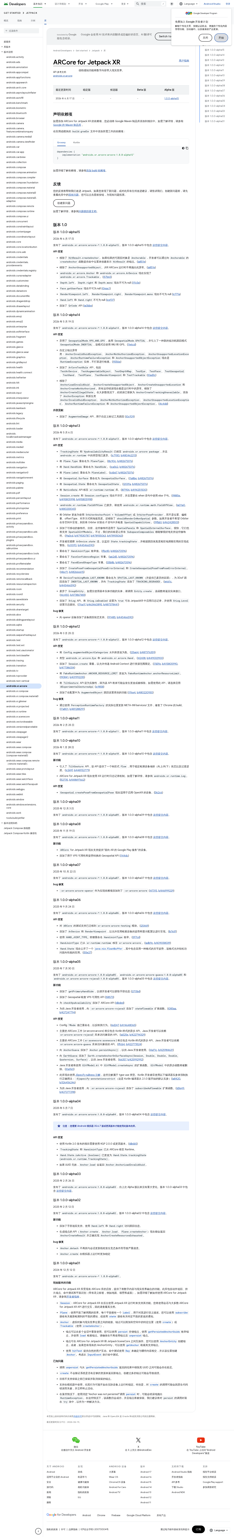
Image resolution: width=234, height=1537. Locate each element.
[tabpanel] (121, 154)
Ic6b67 (113, 472)
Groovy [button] (61, 142)
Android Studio (212, 3)
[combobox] (150, 4)
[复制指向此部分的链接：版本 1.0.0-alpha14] (83, 315)
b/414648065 (127, 1025)
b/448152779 (81, 770)
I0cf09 (130, 416)
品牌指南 (73, 1529)
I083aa (172, 1008)
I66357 (122, 1059)
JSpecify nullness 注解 (87, 1075)
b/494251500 (138, 490)
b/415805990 (169, 663)
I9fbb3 (158, 522)
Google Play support (213, 1482)
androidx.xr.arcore (62, 75)
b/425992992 (135, 1059)
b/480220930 (145, 692)
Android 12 (145, 1497)
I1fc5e (136, 282)
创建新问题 (64, 203)
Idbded (120, 1003)
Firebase (116, 1515)
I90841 (64, 677)
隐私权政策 (83, 1492)
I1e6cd (131, 344)
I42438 (141, 658)
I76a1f (81, 604)
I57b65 (107, 277)
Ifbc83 (105, 551)
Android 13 (145, 1492)
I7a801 (64, 709)
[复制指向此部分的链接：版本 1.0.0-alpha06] (84, 900)
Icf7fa (176, 294)
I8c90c (112, 461)
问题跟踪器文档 (87, 211)
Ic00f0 (72, 545)
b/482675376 (124, 461)
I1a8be (133, 478)
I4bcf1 (64, 572)
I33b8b (110, 562)
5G (79, 1497)
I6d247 (115, 1025)
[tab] (61, 142)
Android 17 (145, 1471)
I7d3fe (157, 663)
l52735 (64, 779)
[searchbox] (21, 30)
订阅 (198, 1529)
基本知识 (37, 3)
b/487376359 (147, 652)
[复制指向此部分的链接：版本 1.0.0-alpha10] (83, 741)
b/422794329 (137, 1034)
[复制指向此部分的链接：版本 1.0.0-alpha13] (83, 426)
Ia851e (141, 261)
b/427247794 (67, 1012)
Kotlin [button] (76, 142)
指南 (19, 20)
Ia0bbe (88, 305)
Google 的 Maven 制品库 (67, 125)
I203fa (127, 484)
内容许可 (78, 1416)
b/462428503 (170, 522)
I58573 (109, 997)
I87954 (126, 490)
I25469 (144, 925)
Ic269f (69, 770)
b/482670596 (118, 551)
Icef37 (110, 300)
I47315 (153, 890)
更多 (123, 3)
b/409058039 (162, 943)
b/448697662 (76, 779)
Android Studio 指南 (182, 1471)
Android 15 (145, 1482)
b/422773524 (133, 1044)
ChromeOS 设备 (117, 1482)
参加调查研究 (209, 1487)
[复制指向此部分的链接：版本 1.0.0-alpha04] (84, 1101)
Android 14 (146, 1487)
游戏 (80, 1471)
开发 (80, 3)
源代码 (50, 1487)
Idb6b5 (133, 1143)
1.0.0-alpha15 (171, 98)
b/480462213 (128, 455)
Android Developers (62, 50)
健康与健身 (83, 1482)
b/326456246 (67, 1082)
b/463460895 (94, 604)
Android (51, 1471)
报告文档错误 (209, 1477)
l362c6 (158, 792)
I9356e (117, 361)
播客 (49, 1502)
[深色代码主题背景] (183, 148)
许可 (63, 1529)
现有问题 (73, 194)
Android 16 (146, 1477)
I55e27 (87, 952)
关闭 (205, 37)
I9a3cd (69, 535)
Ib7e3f (172, 931)
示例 (33, 20)
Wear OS (113, 1477)
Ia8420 (176, 1078)
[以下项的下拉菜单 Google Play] (113, 4)
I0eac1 (106, 288)
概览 (6, 20)
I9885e (176, 495)
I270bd (136, 991)
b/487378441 (110, 604)
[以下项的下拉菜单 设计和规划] (70, 4)
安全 (49, 1482)
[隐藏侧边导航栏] (38, 1531)
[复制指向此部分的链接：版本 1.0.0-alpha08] (84, 824)
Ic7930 (116, 455)
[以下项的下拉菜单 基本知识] (46, 4)
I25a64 (135, 652)
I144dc (124, 855)
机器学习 (82, 1477)
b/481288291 (77, 709)
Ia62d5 (113, 556)
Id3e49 (180, 1088)
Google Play (102, 3)
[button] (21, 46)
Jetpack (31, 12)
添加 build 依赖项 (95, 170)
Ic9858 (99, 686)
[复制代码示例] (187, 148)
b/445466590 (86, 545)
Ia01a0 (181, 505)
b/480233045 (67, 509)
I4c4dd (163, 403)
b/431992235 (77, 677)
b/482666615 (76, 572)
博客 (49, 1497)
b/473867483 (77, 595)
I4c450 (64, 595)
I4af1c (153, 1050)
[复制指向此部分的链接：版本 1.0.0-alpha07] (84, 865)
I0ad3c (152, 375)
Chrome (101, 1515)
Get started (12, 12)
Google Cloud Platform (138, 1515)
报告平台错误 (209, 1471)
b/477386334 (67, 667)
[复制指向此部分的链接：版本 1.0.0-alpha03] (84, 1174)
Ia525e (124, 1034)
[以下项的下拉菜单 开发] (87, 4)
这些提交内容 (160, 245)
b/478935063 (98, 535)
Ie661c (168, 581)
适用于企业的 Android (58, 1477)
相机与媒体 (83, 1487)
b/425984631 (165, 1050)
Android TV (114, 1492)
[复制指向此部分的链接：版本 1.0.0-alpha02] (84, 1200)
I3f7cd (136, 937)
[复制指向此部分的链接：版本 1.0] (70, 225)
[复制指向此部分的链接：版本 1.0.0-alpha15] (83, 232)
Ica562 (114, 467)
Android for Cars (117, 1487)
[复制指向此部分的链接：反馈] (64, 184)
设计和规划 (60, 3)
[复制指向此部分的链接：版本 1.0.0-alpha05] (84, 962)
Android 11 (145, 1502)
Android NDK (178, 1492)
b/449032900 (155, 658)
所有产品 (161, 1515)
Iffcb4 (121, 1044)
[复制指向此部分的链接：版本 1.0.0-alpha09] (84, 802)
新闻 (49, 1492)
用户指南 (184, 60)
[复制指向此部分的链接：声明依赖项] (75, 114)
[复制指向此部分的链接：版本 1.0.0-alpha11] (83, 718)
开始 (221, 37)
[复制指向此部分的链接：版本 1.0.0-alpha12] (83, 627)
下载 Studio (177, 1487)
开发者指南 (73, 1296)
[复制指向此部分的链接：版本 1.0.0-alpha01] (83, 1263)
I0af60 (70, 1069)
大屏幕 (112, 1471)
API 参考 (176, 1482)
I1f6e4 (132, 692)
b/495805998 (67, 499)
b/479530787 (81, 535)
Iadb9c (149, 943)
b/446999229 (166, 890)
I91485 (112, 617)
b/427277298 (67, 1092)
